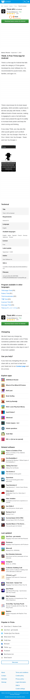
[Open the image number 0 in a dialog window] (8, 158)
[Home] (2, 6)
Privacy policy (20, 679)
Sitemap (3, 682)
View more (15, 662)
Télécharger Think (6, 290)
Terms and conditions (22, 672)
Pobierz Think (5, 293)
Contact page (21, 366)
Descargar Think (6, 305)
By (12, 11)
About (3, 672)
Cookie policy (20, 675)
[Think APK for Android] (3, 11)
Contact (3, 675)
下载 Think (4, 299)
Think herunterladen (7, 296)
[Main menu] (28, 1)
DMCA (18, 685)
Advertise (4, 679)
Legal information (21, 682)
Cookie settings (20, 688)
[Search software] (25, 1)
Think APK (14, 9)
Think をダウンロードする (9, 308)
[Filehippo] (6, 1)
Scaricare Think (6, 302)
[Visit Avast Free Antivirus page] (15, 17)
